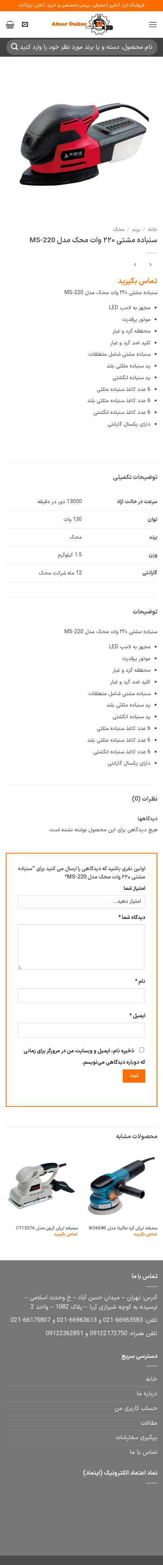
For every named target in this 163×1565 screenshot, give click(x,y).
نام (140, 981)
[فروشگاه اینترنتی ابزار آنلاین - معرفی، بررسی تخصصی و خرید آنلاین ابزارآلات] (81, 24)
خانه (152, 230)
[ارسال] (14, 47)
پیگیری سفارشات (136, 1437)
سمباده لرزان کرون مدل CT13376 (47, 1228)
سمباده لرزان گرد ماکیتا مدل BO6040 (123, 1228)
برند (136, 230)
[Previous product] (135, 265)
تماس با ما (143, 1452)
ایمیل (137, 1016)
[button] (152, 24)
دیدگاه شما (131, 918)
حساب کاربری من (135, 1408)
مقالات (149, 1423)
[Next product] (150, 265)
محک (118, 230)
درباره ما (146, 1393)
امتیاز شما (134, 889)
